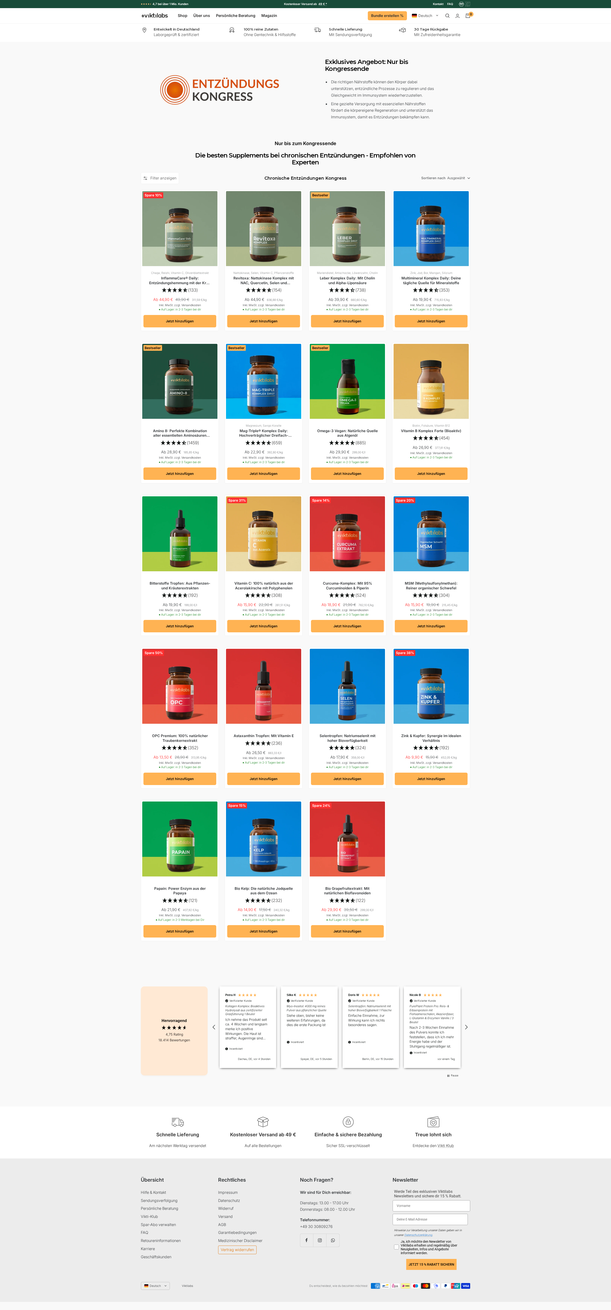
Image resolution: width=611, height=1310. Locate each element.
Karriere (148, 1248)
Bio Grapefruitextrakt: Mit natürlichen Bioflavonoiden (347, 891)
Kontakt (438, 4)
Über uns (201, 15)
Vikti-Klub (149, 1216)
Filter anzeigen (163, 178)
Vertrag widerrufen (237, 1249)
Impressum (228, 1192)
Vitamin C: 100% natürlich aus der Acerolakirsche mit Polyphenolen (263, 585)
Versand (225, 1216)
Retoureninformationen (161, 1240)
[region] (340, 1027)
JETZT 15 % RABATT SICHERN (431, 1264)
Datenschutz (229, 1200)
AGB (222, 1224)
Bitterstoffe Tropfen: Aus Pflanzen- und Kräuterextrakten (180, 585)
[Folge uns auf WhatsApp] (332, 1240)
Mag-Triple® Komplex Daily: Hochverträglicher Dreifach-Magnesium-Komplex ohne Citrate (263, 433)
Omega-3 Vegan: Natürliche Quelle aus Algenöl (347, 433)
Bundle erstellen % (387, 15)
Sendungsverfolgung (159, 1200)
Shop (182, 15)
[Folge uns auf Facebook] (306, 1240)
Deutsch (425, 16)
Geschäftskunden (156, 1256)
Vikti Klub (445, 1145)
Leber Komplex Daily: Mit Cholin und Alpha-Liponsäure (347, 280)
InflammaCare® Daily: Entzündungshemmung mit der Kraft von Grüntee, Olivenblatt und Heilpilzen (180, 280)
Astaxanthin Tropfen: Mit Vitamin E (264, 736)
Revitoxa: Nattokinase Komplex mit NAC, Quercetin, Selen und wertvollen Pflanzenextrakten (263, 280)
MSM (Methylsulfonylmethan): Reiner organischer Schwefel (431, 585)
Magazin (269, 15)
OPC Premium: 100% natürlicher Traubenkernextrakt (180, 738)
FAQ (450, 4)
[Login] (457, 16)
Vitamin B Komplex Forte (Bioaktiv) (431, 431)
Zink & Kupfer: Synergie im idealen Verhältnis (431, 738)
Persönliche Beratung (235, 15)
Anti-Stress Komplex (309, 4)
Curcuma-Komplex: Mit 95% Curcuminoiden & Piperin (347, 585)
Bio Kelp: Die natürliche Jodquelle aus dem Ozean (264, 891)
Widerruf (225, 1208)
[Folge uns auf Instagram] (319, 1240)
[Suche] (447, 16)
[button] (214, 1027)
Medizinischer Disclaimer (240, 1240)
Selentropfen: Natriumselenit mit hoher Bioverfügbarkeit (347, 738)
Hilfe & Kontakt (153, 1192)
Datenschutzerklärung (418, 1235)
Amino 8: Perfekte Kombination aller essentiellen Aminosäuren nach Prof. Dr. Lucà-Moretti (180, 433)
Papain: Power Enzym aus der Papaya (180, 891)
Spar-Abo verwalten (158, 1224)
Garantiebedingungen (237, 1232)
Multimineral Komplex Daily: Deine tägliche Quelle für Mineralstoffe (431, 280)
